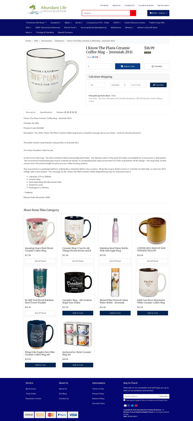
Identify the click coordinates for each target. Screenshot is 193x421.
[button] (156, 66)
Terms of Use (98, 389)
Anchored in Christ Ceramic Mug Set (76, 353)
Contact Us (129, 5)
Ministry (128, 27)
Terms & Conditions (148, 400)
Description (31, 112)
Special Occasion (65, 32)
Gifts (28, 27)
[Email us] (125, 405)
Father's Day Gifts (157, 22)
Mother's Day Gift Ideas (147, 27)
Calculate (159, 85)
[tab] (31, 112)
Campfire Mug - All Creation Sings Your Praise (77, 301)
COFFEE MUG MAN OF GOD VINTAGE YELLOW (151, 249)
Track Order (31, 393)
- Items (159, 13)
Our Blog (63, 393)
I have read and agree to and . (146, 400)
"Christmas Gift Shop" (35, 22)
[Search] (133, 13)
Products (104, 5)
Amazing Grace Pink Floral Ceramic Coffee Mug (39, 249)
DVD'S (116, 22)
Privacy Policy (98, 393)
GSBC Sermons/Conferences (47, 27)
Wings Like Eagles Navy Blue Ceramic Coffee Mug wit (40, 353)
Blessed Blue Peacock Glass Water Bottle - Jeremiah (114, 301)
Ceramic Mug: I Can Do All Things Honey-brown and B (76, 249)
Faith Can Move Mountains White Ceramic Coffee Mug (151, 301)
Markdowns (116, 27)
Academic (55, 22)
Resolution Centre (33, 398)
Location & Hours (146, 5)
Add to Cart (129, 66)
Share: (90, 57)
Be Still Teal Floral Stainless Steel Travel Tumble (39, 301)
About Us (117, 5)
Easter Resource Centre (135, 22)
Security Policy (98, 403)
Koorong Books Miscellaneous (94, 27)
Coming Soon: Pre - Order (98, 22)
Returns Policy (98, 398)
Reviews (60, 112)
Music (28, 32)
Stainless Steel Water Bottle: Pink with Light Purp (114, 249)
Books (78, 22)
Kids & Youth (69, 27)
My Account (163, 5)
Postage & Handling (45, 32)
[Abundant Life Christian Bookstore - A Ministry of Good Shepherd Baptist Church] (47, 9)
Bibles (67, 22)
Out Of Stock (40, 261)
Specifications (46, 112)
